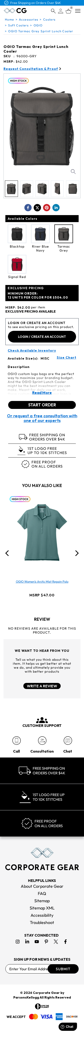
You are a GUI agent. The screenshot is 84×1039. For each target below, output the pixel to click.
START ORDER (42, 405)
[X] (56, 941)
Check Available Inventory (32, 351)
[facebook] (28, 207)
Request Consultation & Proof (31, 69)
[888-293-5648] (16, 740)
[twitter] (37, 207)
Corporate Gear (46, 993)
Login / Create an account (42, 337)
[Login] (60, 11)
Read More (42, 392)
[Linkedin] (27, 941)
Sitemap (42, 900)
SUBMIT (63, 969)
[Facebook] (65, 941)
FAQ (42, 893)
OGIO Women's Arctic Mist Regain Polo (42, 581)
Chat (67, 751)
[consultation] (42, 740)
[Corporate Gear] (42, 859)
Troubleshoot (42, 922)
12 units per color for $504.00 (38, 295)
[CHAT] (68, 740)
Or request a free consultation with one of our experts (42, 418)
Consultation (42, 751)
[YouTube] (37, 941)
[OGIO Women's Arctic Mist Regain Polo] (42, 532)
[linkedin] (56, 207)
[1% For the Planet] (42, 1006)
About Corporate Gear (42, 886)
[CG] (15, 10)
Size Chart (66, 358)
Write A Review (42, 686)
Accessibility (42, 915)
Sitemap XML (42, 908)
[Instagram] (17, 941)
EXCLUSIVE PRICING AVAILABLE (30, 312)
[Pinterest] (46, 941)
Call (16, 751)
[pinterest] (46, 207)
